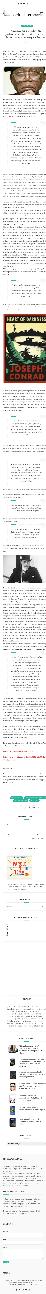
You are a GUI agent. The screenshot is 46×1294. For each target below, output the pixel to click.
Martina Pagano (21, 800)
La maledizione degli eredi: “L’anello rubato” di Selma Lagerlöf (32, 1108)
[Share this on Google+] (29, 807)
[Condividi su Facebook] (21, 807)
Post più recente (13, 834)
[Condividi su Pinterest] (34, 807)
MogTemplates (22, 1280)
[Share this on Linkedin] (38, 807)
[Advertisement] (23, 967)
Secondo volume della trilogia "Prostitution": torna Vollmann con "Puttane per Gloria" (32, 1074)
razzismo (34, 800)
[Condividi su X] (25, 807)
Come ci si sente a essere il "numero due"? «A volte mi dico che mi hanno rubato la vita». (32, 1086)
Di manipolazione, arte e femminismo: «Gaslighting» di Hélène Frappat (30, 1098)
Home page (36, 834)
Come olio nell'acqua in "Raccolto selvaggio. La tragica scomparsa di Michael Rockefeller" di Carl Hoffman (32, 1062)
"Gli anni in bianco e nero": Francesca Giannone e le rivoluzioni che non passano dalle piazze (31, 1049)
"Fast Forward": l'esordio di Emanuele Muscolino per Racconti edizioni (32, 1121)
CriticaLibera (27, 26)
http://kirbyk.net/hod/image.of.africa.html (18, 751)
